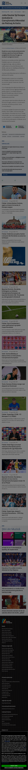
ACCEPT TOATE (14, 765)
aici (24, 747)
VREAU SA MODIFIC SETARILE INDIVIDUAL (14, 767)
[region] (14, 750)
